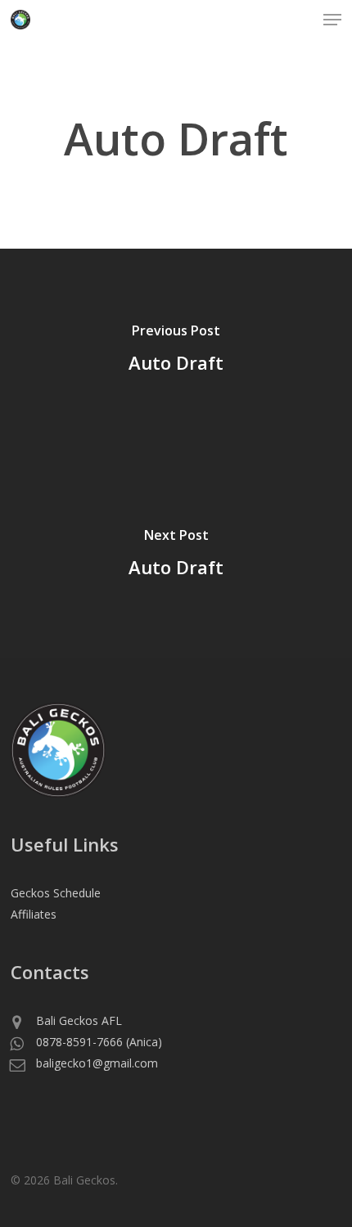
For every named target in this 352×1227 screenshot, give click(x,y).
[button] (332, 19)
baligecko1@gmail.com (96, 1063)
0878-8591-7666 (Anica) (98, 1041)
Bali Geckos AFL (78, 1020)
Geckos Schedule (56, 893)
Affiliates (33, 914)
